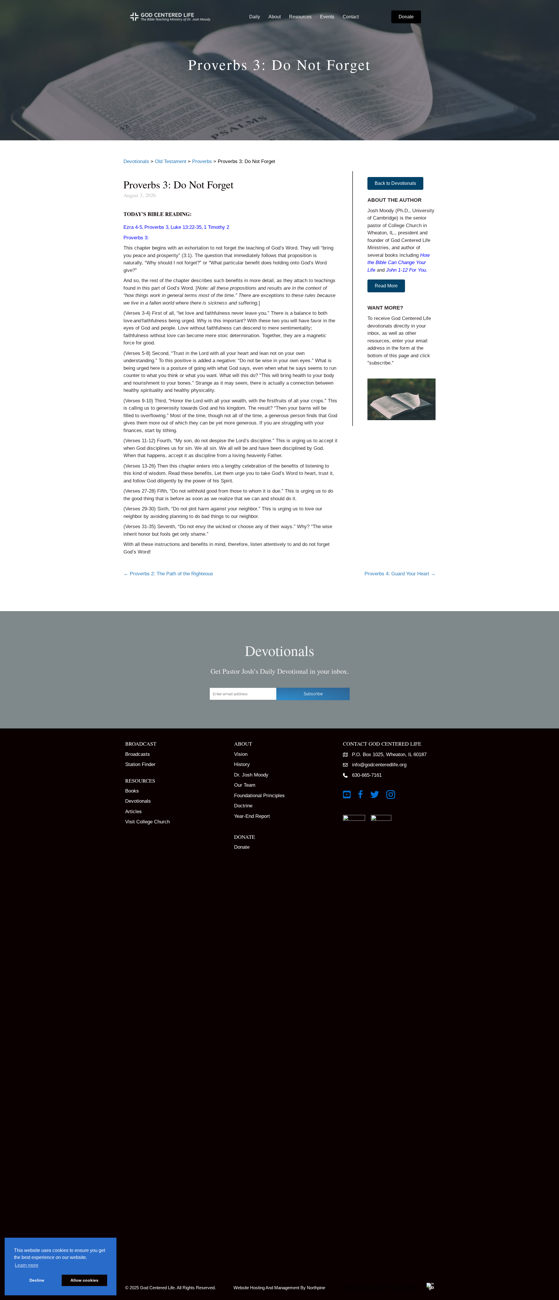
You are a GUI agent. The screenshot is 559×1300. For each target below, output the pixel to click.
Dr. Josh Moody (251, 775)
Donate (242, 847)
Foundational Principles (259, 795)
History (242, 764)
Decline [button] (36, 1280)
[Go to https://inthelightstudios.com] (386, 1286)
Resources (300, 16)
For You (417, 270)
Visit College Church (147, 822)
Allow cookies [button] (84, 1280)
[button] (395, 183)
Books (132, 791)
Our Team (244, 785)
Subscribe (313, 693)
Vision (240, 754)
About (274, 16)
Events (327, 16)
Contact (351, 16)
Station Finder (140, 764)
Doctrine (243, 806)
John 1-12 (397, 270)
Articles (133, 811)
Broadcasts (137, 754)
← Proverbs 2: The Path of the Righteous (168, 573)
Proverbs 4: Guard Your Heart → (400, 573)
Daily (254, 16)
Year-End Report (252, 816)
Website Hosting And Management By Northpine (279, 1287)
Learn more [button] (26, 1265)
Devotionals (138, 801)
